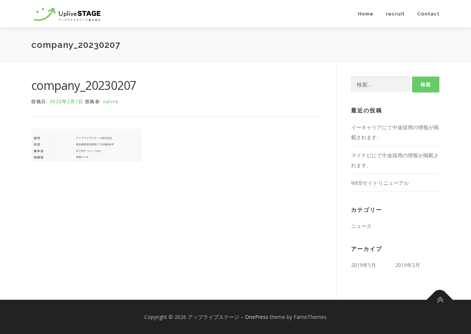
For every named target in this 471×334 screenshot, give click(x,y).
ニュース (361, 225)
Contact (428, 14)
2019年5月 (363, 264)
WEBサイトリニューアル (380, 182)
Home (365, 14)
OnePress (256, 316)
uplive (110, 101)
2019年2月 (407, 264)
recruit (395, 14)
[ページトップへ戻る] (440, 299)
